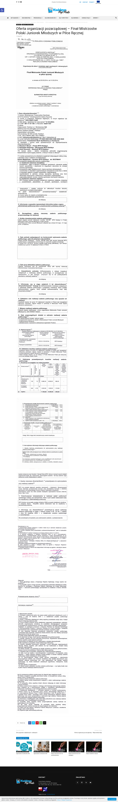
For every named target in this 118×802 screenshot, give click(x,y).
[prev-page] (17, 758)
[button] (2, 10)
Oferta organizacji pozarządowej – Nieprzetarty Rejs (88, 732)
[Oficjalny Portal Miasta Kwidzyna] (59, 10)
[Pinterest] (37, 722)
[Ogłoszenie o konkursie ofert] (24, 747)
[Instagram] (19, 2)
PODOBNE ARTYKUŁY (22, 738)
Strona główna (19, 22)
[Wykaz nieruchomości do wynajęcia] (76, 747)
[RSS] (86, 782)
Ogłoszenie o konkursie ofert (23, 753)
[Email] (44, 722)
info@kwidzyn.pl (50, 794)
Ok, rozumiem (112, 799)
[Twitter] (33, 722)
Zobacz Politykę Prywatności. (64, 800)
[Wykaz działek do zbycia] (94, 747)
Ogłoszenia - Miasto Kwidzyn (37, 22)
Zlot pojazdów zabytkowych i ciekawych (26, 732)
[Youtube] (21, 2)
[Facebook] (16, 2)
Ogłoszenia (26, 22)
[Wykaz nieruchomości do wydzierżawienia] (59, 747)
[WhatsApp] (40, 722)
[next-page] (20, 758)
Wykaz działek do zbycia (92, 753)
